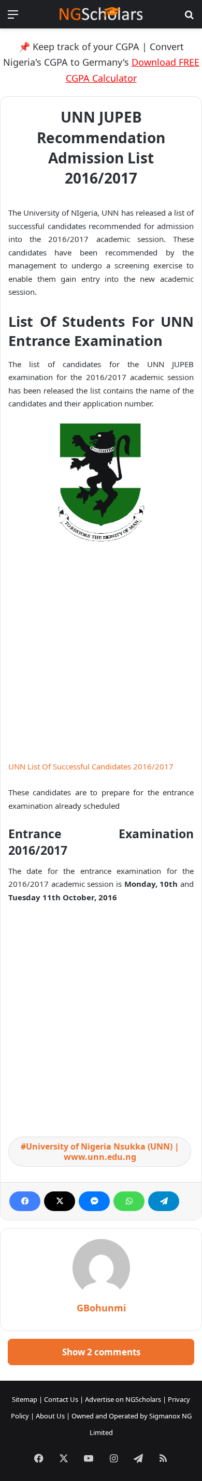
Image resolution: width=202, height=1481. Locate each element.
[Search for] (189, 17)
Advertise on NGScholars (123, 1399)
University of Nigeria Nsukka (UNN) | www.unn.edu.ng (102, 1151)
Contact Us (61, 1399)
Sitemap (24, 1399)
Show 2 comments (101, 1352)
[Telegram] (163, 1201)
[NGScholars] (101, 14)
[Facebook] (24, 1201)
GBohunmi (101, 1308)
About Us (50, 1415)
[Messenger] (94, 1201)
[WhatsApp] (129, 1201)
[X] (59, 1201)
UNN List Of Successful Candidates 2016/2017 (91, 766)
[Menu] (13, 17)
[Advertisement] (101, 655)
